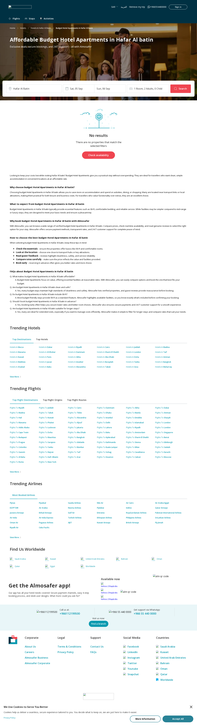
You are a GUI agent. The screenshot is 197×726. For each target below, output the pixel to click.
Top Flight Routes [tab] (76, 399)
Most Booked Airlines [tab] (23, 495)
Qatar (163, 674)
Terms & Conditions (69, 646)
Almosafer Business (36, 657)
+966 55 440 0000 (145, 613)
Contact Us (97, 646)
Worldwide (166, 679)
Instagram (134, 657)
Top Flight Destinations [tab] (25, 399)
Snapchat (133, 674)
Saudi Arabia (167, 646)
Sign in (178, 7)
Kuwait (164, 652)
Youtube (133, 668)
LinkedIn (133, 652)
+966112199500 (70, 613)
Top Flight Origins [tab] (52, 399)
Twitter (132, 663)
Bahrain (164, 663)
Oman (163, 668)
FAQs (93, 652)
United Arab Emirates (173, 657)
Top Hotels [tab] (42, 339)
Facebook (133, 646)
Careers (29, 652)
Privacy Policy (66, 652)
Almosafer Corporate (37, 663)
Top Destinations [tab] (21, 339)
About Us (30, 646)
